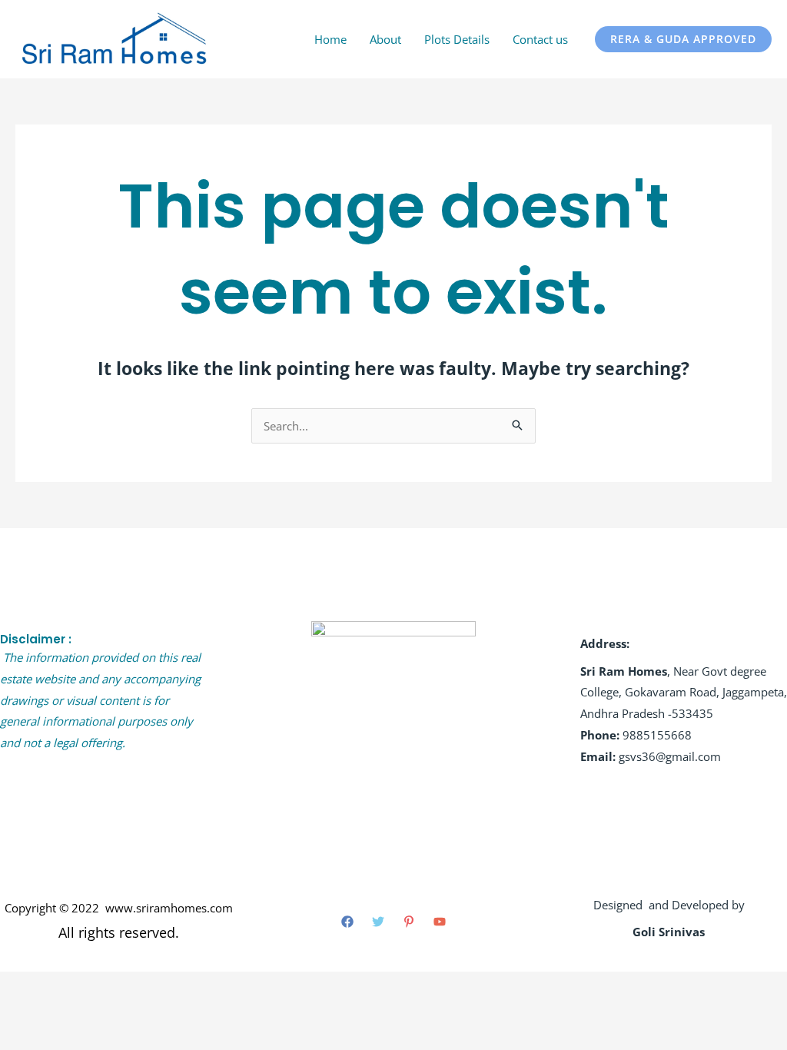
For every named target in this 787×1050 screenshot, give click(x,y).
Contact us (540, 39)
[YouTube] (439, 921)
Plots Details (457, 39)
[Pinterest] (409, 921)
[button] (683, 39)
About (385, 39)
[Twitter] (378, 921)
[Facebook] (347, 921)
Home (330, 39)
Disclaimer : (35, 639)
